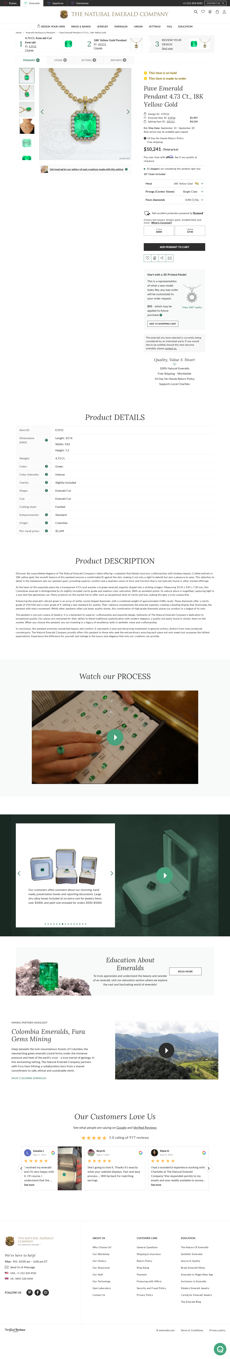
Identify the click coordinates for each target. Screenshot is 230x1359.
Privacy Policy (145, 1294)
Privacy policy (217, 1330)
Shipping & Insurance (149, 1254)
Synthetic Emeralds (192, 1254)
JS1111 (102, 44)
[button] (128, 112)
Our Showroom (101, 1267)
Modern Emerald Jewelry (195, 1288)
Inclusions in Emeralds (193, 1281)
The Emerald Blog (191, 1301)
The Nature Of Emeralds (194, 1247)
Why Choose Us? (102, 1247)
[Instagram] (45, 1292)
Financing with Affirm (149, 1281)
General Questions (147, 1247)
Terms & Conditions (192, 1330)
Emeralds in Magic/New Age (197, 1274)
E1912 (32, 46)
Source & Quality (190, 1260)
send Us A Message (22, 1267)
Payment (142, 1274)
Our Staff (98, 1274)
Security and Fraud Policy (151, 1288)
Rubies (13, 3)
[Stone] (68, 44)
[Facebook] (37, 1292)
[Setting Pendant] (136, 44)
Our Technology (102, 1281)
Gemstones (82, 3)
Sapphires (57, 3)
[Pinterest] (29, 1292)
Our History (99, 1260)
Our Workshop (101, 1254)
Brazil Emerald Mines (193, 1267)
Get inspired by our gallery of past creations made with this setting (86, 169)
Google (121, 1127)
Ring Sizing (143, 1267)
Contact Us (99, 1294)
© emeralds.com (165, 1330)
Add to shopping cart (162, 323)
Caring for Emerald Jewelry (196, 1294)
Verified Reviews (145, 1127)
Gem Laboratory (102, 1288)
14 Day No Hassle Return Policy (165, 138)
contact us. (171, 348)
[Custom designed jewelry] (199, 43)
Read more (190, 972)
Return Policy (144, 1260)
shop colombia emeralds (29, 1078)
